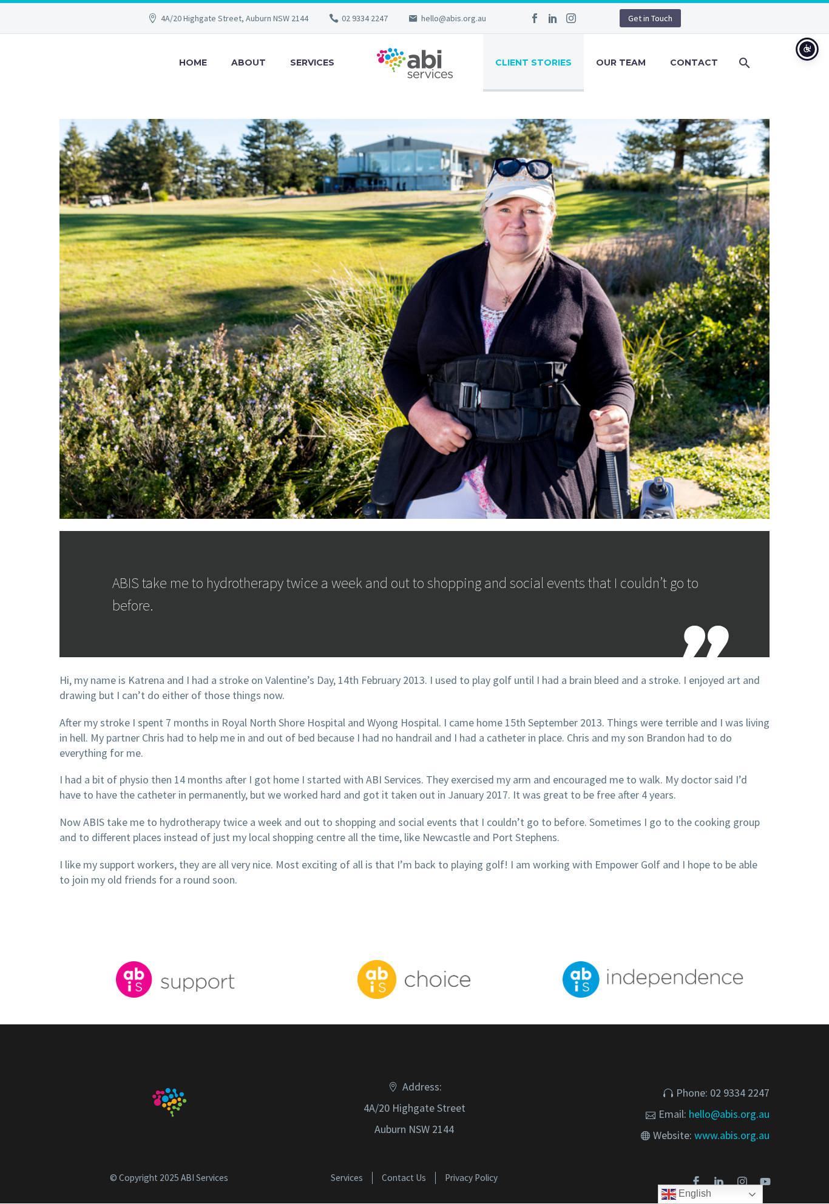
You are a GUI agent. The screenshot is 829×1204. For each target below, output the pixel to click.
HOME (193, 62)
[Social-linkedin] (719, 1181)
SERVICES (312, 62)
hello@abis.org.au (453, 18)
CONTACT (694, 62)
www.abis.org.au (732, 1135)
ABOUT (248, 62)
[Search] (743, 63)
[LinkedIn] (553, 18)
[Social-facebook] (696, 1181)
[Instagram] (571, 18)
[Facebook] (535, 18)
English (693, 1193)
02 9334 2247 (365, 18)
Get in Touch (650, 18)
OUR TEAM (621, 62)
